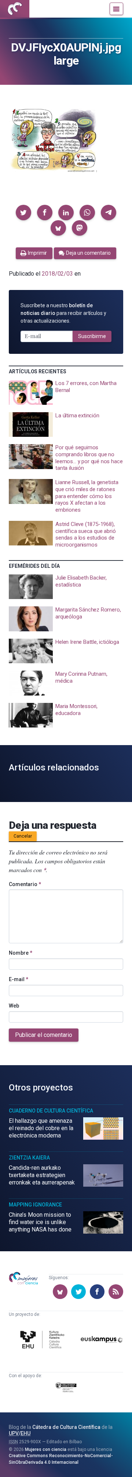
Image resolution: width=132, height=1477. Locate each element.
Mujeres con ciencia (45, 1449)
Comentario (25, 884)
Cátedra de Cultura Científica (66, 1427)
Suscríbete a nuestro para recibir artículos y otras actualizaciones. (63, 313)
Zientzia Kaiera (29, 1158)
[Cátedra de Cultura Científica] (43, 1340)
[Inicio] (14, 9)
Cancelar (23, 836)
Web (14, 1006)
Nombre (20, 953)
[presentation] (66, 392)
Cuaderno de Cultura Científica (51, 1111)
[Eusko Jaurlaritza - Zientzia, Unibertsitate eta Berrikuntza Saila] (66, 1388)
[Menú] (116, 9)
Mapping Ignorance (35, 1205)
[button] (23, 212)
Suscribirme (92, 336)
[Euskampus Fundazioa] (102, 1340)
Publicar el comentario (43, 1034)
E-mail (18, 979)
